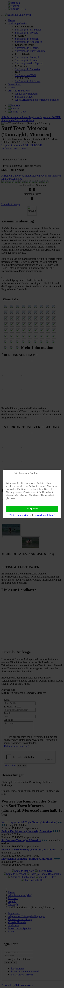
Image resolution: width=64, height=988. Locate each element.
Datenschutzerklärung (44, 515)
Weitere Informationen (20, 515)
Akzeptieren (32, 508)
